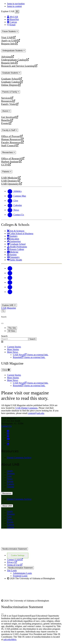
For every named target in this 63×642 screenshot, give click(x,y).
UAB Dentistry (9, 180)
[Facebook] (10, 268)
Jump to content (14, 6)
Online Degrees (9, 84)
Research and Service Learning (17, 65)
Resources (6, 101)
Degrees (11, 473)
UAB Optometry (10, 183)
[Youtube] (10, 282)
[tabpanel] (31, 338)
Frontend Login (20, 576)
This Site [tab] (12, 328)
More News (12, 352)
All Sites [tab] (11, 331)
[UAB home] (31, 302)
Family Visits (8, 104)
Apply (10, 471)
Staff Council (8, 145)
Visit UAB (6, 37)
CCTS (5, 164)
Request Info (8, 43)
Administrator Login (22, 573)
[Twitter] (10, 273)
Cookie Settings (17, 555)
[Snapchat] (10, 287)
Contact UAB (15, 559)
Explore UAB (8, 305)
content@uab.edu (36, 413)
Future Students (9, 31)
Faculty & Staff (9, 130)
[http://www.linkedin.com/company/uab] (8, 444)
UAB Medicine (9, 177)
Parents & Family (10, 92)
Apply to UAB (9, 40)
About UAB (7, 506)
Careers (10, 484)
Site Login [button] (12, 570)
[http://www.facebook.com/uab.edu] (8, 431)
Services (5, 98)
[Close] (17, 11)
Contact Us (6, 426)
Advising (6, 56)
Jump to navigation (16, 3)
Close (5, 370)
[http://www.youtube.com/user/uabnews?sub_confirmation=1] (8, 439)
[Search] (3, 310)
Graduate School (10, 78)
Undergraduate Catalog (13, 59)
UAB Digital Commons (26, 408)
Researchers (8, 152)
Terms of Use (14, 565)
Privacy (12, 562)
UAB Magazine (8, 308)
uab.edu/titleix (9, 639)
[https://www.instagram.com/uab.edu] (8, 436)
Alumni (5, 111)
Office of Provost (10, 136)
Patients (6, 171)
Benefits (5, 120)
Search (4, 336)
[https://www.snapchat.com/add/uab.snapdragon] (8, 433)
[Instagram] (10, 277)
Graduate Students (10, 73)
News (9, 479)
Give (9, 476)
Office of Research (11, 158)
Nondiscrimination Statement (14, 549)
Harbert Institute (10, 161)
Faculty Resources (11, 142)
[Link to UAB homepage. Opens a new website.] (26, 535)
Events (5, 123)
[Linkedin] (10, 291)
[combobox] (14, 339)
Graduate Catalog (10, 81)
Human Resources (11, 139)
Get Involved (8, 117)
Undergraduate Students (12, 50)
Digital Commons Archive (19, 457)
